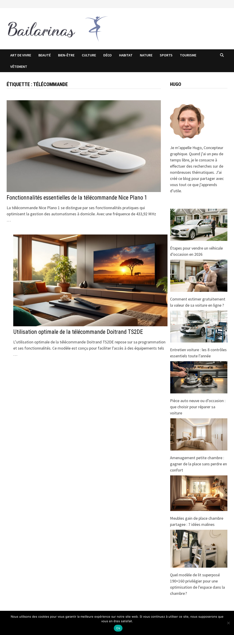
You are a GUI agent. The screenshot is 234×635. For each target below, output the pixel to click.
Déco (107, 55)
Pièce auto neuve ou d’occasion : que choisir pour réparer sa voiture (198, 407)
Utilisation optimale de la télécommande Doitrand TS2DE (78, 332)
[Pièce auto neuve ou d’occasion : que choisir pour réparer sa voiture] (198, 377)
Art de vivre (20, 55)
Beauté (44, 55)
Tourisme (188, 55)
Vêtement (18, 66)
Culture (89, 55)
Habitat (126, 55)
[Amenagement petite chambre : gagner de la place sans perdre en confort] (198, 434)
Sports (166, 55)
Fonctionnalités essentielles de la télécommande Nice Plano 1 (77, 197)
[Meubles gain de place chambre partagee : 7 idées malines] (198, 493)
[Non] (228, 623)
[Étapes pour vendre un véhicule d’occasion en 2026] (198, 225)
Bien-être (66, 55)
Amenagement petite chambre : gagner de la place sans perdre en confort (198, 464)
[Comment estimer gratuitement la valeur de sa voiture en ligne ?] (198, 276)
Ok (118, 628)
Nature (146, 55)
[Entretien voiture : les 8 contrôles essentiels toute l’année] (198, 327)
